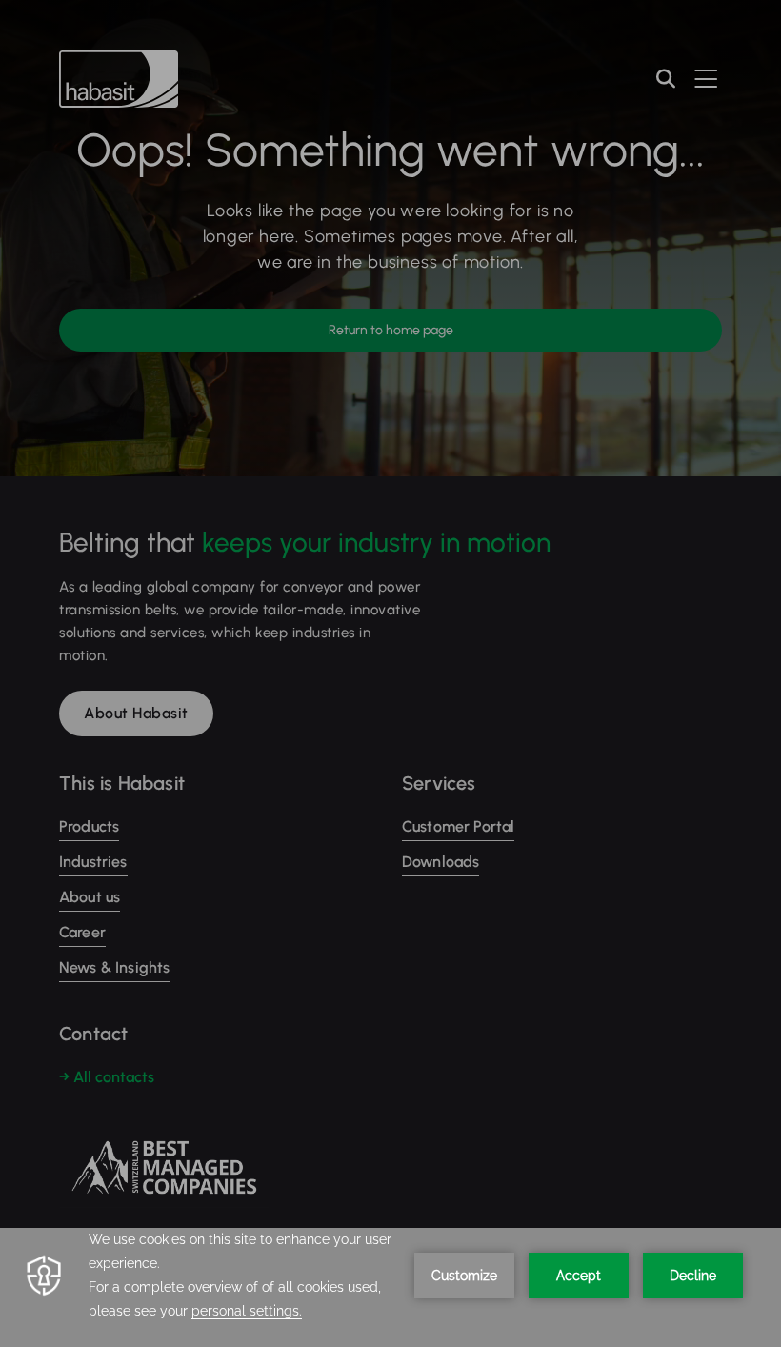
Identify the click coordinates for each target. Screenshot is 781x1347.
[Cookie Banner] (390, 1287)
